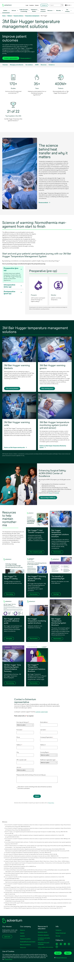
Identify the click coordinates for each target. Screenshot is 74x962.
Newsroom (23, 947)
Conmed (56, 493)
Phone (18, 737)
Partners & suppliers (25, 938)
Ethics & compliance (25, 944)
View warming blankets (12, 388)
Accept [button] (58, 953)
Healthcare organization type (48, 760)
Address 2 (43, 744)
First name (19, 729)
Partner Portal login (61, 933)
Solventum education (43, 935)
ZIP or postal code (21, 760)
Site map (58, 936)
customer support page (41, 711)
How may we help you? (22, 722)
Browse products (25, 58)
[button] (60, 957)
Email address (44, 722)
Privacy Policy (8, 959)
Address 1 (19, 744)
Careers (37, 5)
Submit (37, 796)
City (17, 752)
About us (22, 930)
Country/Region (44, 752)
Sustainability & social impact (27, 941)
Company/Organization (46, 737)
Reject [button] (68, 953)
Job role (18, 767)
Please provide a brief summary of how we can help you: (31, 775)
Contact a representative (10, 58)
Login (27, 5)
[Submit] (62, 5)
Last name (43, 729)
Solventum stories (42, 932)
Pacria (50, 493)
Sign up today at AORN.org (48, 498)
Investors (31, 5)
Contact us (58, 930)
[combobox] (56, 5)
